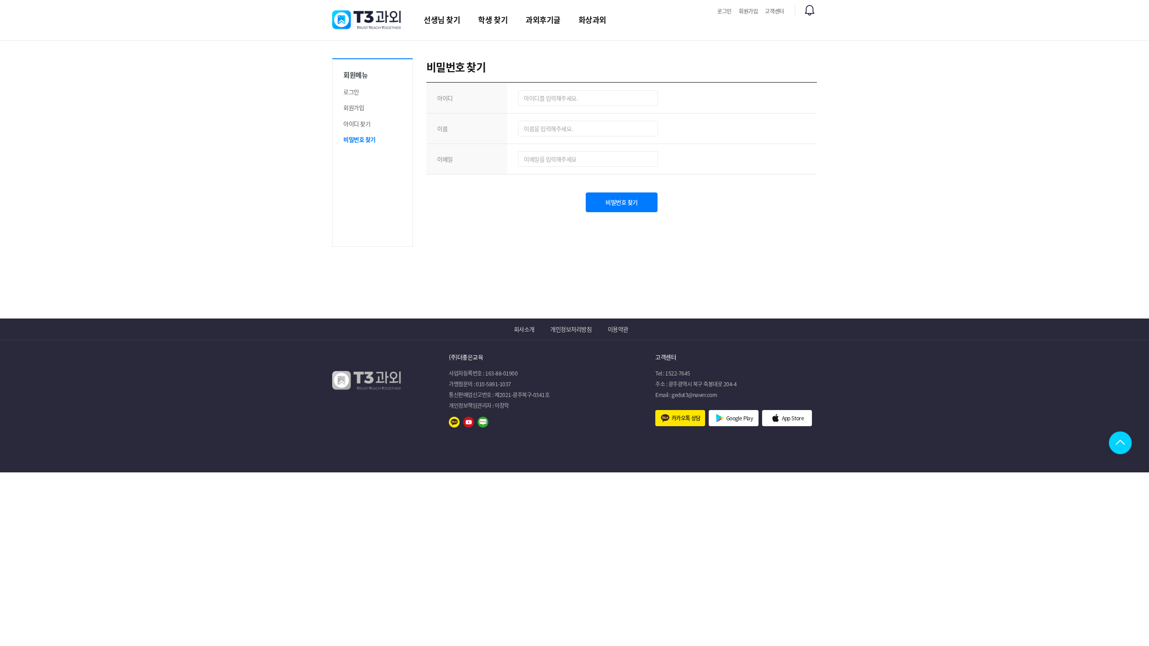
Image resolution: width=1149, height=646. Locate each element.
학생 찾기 (493, 19)
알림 (810, 10)
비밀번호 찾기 (359, 139)
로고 (367, 20)
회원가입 (748, 11)
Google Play (739, 418)
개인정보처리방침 (571, 329)
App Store (793, 418)
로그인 (724, 11)
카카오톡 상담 (686, 418)
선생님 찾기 (442, 19)
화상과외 (592, 19)
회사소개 (524, 329)
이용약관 (618, 329)
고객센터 (774, 11)
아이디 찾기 (356, 123)
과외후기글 (543, 19)
